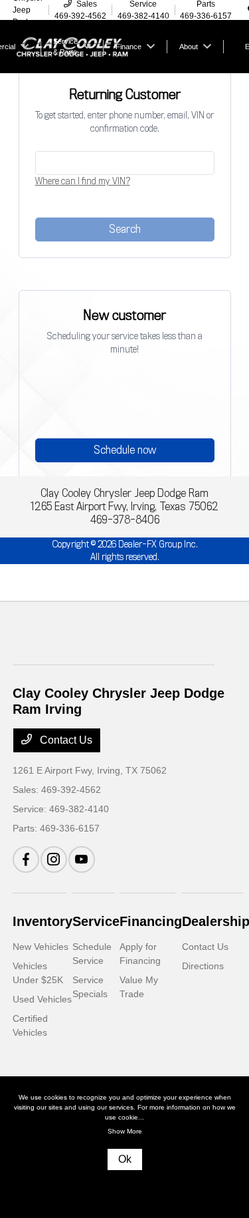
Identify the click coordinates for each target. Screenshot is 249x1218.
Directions (203, 966)
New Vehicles (40, 946)
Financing (151, 921)
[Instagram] (54, 859)
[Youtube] (81, 859)
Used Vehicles (42, 999)
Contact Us (64, 740)
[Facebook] (26, 859)
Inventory (42, 921)
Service (96, 921)
